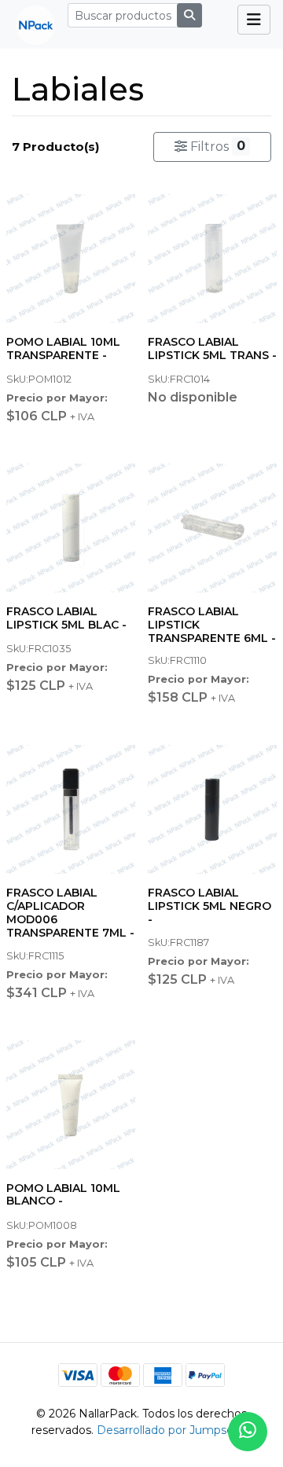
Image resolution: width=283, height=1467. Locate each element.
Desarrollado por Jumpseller (173, 1430)
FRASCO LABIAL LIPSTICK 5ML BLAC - (66, 618)
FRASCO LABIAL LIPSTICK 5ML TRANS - (212, 348)
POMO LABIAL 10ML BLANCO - (63, 1194)
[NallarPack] (29, 24)
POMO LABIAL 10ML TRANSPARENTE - (63, 348)
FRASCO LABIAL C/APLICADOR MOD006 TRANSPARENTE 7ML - (70, 912)
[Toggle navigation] (253, 20)
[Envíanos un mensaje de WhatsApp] (247, 1431)
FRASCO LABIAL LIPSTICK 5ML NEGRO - (209, 906)
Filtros (216, 146)
